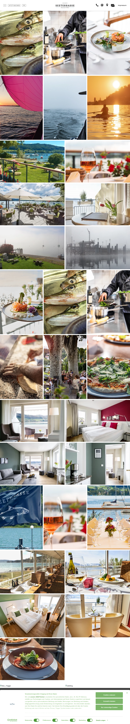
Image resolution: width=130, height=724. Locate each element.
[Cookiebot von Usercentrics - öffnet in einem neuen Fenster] (12, 720)
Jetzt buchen (14, 5)
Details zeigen (100, 720)
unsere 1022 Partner (37, 697)
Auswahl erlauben (109, 701)
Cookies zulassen (109, 695)
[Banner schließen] (127, 693)
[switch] (55, 720)
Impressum (122, 5)
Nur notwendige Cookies (109, 707)
